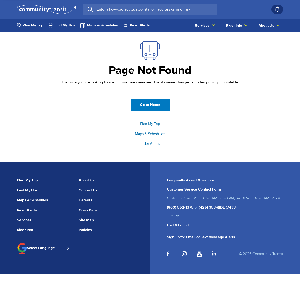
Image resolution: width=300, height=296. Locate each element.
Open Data (88, 210)
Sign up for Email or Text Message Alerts (201, 237)
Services (24, 220)
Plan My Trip (150, 123)
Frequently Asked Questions (191, 180)
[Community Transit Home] (46, 9)
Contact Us (88, 190)
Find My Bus (27, 190)
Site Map (86, 220)
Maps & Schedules (150, 133)
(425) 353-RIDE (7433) (218, 207)
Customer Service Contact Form (194, 189)
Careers (85, 200)
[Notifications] (277, 9)
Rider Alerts (150, 143)
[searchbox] (155, 9)
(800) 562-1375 (180, 207)
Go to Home (150, 104)
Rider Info (25, 230)
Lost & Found (178, 225)
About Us (86, 180)
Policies (85, 230)
